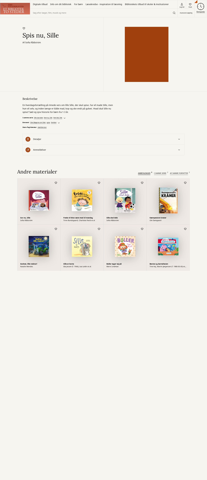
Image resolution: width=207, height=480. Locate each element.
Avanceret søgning (186, 13)
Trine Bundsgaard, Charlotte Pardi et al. (79, 220)
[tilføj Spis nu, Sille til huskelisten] (24, 28)
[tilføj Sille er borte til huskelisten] (99, 229)
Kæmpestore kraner (158, 218)
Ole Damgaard (155, 220)
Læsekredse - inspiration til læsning (104, 4)
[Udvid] (64, 118)
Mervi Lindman (112, 267)
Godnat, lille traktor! (28, 264)
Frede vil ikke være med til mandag (78, 218)
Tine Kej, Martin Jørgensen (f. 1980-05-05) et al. (167, 267)
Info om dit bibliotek (60, 4)
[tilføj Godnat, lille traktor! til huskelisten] (56, 229)
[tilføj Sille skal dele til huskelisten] (142, 183)
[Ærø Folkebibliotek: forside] (15, 8)
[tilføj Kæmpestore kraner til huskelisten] (185, 183)
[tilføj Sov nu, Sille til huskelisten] (56, 183)
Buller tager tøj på (113, 264)
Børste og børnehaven (159, 264)
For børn (78, 4)
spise (48, 122)
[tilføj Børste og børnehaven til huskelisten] (185, 229)
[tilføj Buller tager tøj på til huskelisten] (142, 229)
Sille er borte (68, 264)
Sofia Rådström (33, 42)
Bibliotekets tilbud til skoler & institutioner (147, 4)
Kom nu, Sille (48, 118)
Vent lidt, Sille (57, 118)
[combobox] (104, 13)
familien (53, 122)
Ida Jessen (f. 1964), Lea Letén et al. (77, 267)
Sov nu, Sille (25, 218)
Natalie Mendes (26, 267)
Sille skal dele (38, 118)
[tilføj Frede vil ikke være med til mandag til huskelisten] (99, 183)
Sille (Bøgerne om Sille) (38, 122)
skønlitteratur (42, 127)
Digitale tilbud (40, 4)
